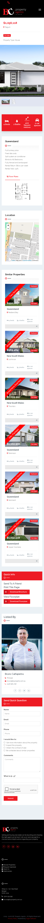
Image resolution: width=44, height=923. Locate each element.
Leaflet (13, 260)
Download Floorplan (18, 601)
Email (6, 720)
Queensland (13, 309)
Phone (6, 729)
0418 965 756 (11, 684)
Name (6, 710)
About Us (6, 869)
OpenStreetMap (27, 260)
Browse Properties (9, 865)
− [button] (8, 228)
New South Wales (15, 356)
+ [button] (8, 225)
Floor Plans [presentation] (13, 177)
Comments (8, 755)
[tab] (12, 176)
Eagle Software (31, 918)
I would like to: (10, 739)
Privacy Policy (12, 918)
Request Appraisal (9, 867)
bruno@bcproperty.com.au (16, 681)
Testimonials (7, 871)
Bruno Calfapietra (14, 674)
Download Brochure (18, 592)
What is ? (9, 776)
